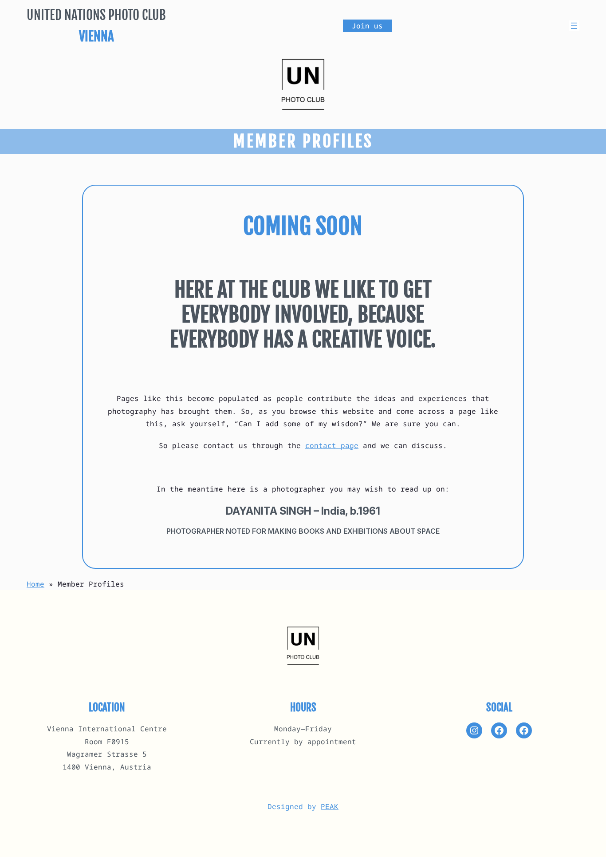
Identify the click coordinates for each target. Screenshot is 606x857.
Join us (367, 26)
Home (35, 584)
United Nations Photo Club (96, 15)
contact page (331, 445)
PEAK (329, 806)
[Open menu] (574, 25)
